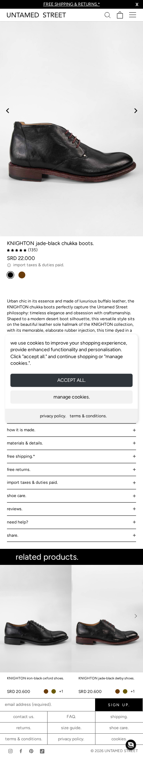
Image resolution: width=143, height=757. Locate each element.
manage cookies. (71, 397)
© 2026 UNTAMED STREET (114, 751)
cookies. (119, 738)
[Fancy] (42, 751)
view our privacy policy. (71, 705)
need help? (17, 522)
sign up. (71, 683)
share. (12, 535)
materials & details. (25, 443)
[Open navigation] (132, 14)
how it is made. (21, 429)
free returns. (19, 469)
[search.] (107, 15)
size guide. (71, 727)
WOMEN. (45, 670)
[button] (131, 745)
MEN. (74, 670)
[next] (135, 110)
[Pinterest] (31, 751)
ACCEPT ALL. (71, 380)
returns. (23, 727)
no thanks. (72, 698)
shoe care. (16, 495)
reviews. (15, 508)
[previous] (8, 110)
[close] (130, 571)
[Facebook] (21, 751)
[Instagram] (10, 751)
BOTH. (101, 670)
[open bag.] (120, 14)
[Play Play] (71, 128)
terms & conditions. (88, 415)
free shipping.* (21, 456)
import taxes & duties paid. (32, 482)
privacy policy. (53, 415)
